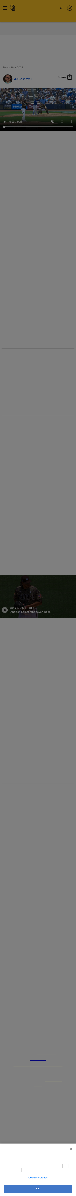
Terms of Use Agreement (39, 1169)
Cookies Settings (38, 1177)
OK (38, 1188)
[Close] (71, 1153)
